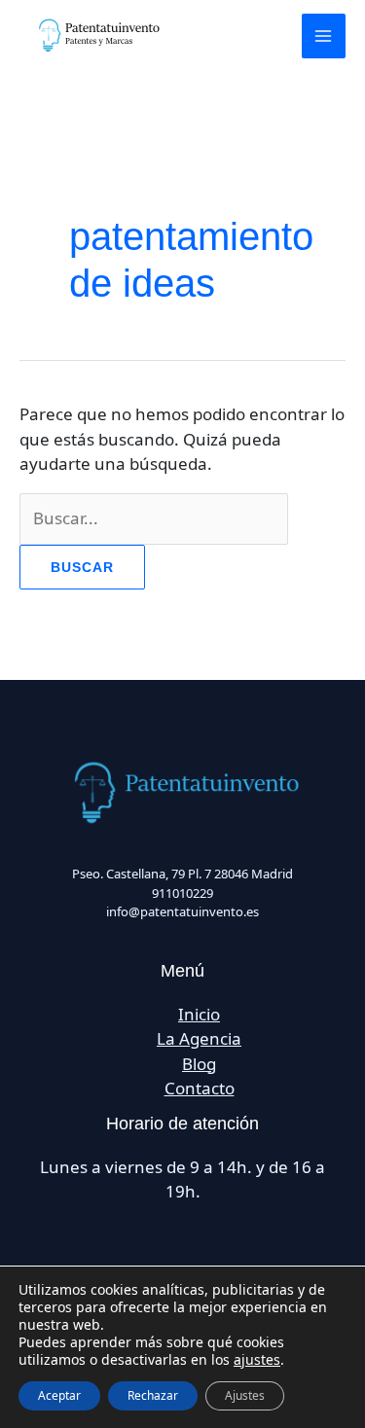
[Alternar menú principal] (324, 36)
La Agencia (199, 1038)
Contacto (199, 1088)
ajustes (257, 1360)
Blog (199, 1064)
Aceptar (59, 1395)
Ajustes (245, 1395)
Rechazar (153, 1395)
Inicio (199, 1014)
